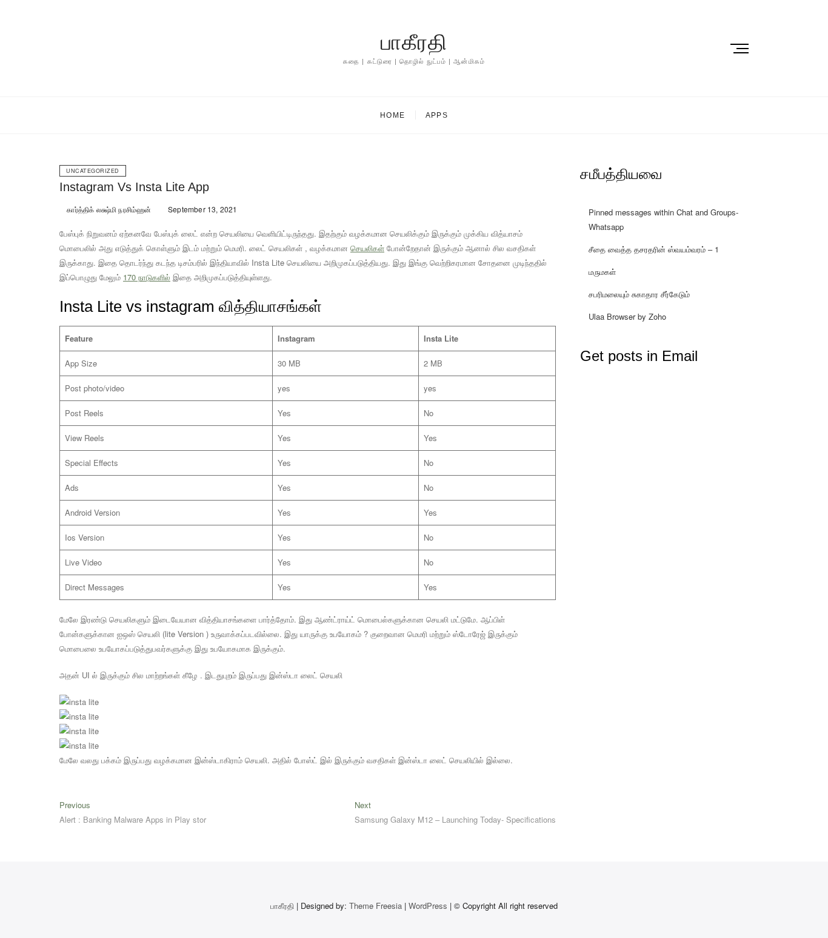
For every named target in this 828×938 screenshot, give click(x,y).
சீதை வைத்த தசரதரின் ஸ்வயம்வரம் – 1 (654, 249)
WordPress (428, 905)
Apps (437, 115)
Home (392, 115)
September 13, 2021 (202, 209)
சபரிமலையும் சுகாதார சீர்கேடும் (639, 294)
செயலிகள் (367, 248)
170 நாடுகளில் (146, 277)
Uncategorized (92, 171)
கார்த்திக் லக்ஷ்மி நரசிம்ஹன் (108, 209)
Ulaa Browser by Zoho (627, 316)
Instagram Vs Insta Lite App (134, 187)
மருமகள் (602, 271)
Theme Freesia (375, 905)
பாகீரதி (414, 42)
